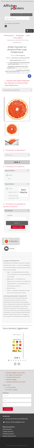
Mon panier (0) (27, 14)
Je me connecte (11, 387)
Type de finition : (10, 170)
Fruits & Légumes (18, 38)
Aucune (10, 188)
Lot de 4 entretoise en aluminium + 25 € (13, 197)
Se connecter (16, 14)
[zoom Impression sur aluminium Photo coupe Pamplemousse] (17, 109)
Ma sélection (9, 210)
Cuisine (28, 35)
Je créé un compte (11, 389)
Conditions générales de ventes (15, 382)
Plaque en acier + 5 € (13, 192)
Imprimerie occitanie (22, 445)
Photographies (20, 35)
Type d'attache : (10, 184)
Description (14, 241)
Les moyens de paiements (14, 375)
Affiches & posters (9, 35)
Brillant (10, 175)
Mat (9, 179)
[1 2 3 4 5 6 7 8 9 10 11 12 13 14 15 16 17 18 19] (17, 218)
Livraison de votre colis (13, 377)
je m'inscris (7, 409)
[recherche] (6, 26)
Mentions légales (11, 379)
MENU (30, 31)
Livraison (11, 248)
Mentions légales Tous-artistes (15, 373)
